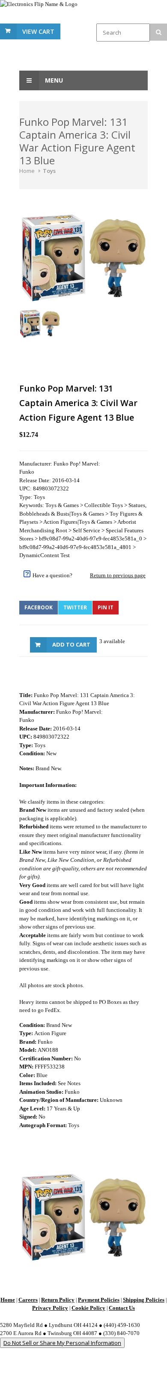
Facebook (38, 607)
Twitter (75, 607)
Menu (53, 80)
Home (27, 171)
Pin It (105, 607)
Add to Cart (71, 644)
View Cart (38, 31)
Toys (49, 171)
